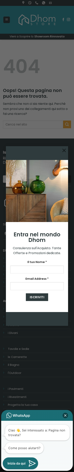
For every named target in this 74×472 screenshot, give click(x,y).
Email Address (37, 279)
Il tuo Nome (37, 262)
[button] (65, 415)
